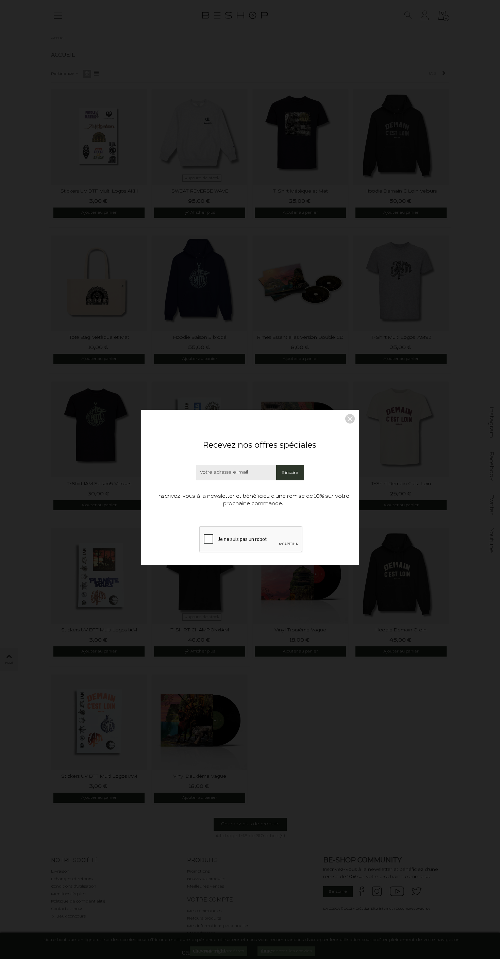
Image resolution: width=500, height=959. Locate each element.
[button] (350, 418)
